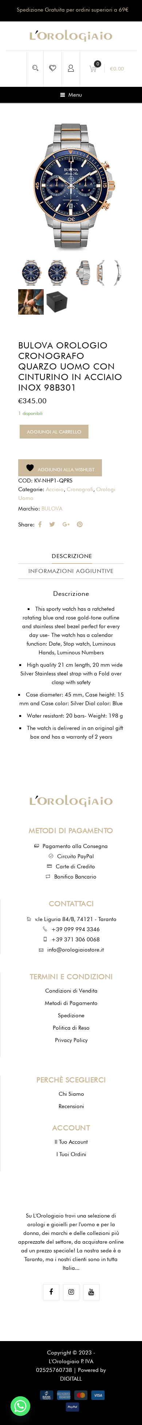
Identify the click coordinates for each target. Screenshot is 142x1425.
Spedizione (71, 1015)
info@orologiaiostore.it (75, 949)
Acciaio (55, 489)
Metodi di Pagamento (71, 1003)
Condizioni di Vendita (71, 991)
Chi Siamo (71, 1094)
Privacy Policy (71, 1040)
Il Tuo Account (71, 1142)
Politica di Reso (71, 1028)
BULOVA (52, 508)
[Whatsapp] (20, 1406)
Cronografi (80, 489)
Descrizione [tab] (72, 556)
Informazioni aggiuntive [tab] (71, 571)
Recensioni (71, 1106)
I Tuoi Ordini (71, 1154)
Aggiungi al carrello (54, 432)
